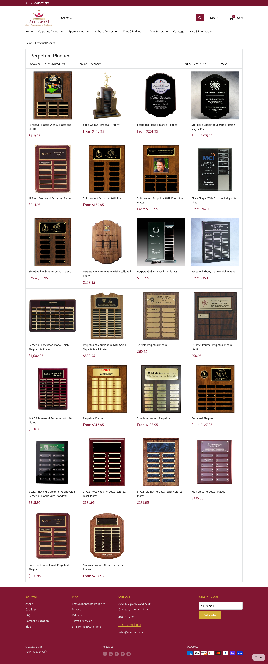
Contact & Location (37, 621)
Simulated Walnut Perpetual (154, 418)
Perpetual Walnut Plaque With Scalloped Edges (107, 274)
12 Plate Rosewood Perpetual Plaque (50, 198)
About (29, 604)
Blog (28, 626)
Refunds (77, 615)
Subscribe (210, 615)
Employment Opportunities (88, 604)
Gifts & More (157, 31)
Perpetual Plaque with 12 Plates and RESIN (50, 127)
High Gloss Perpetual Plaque (208, 491)
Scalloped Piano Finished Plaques (157, 124)
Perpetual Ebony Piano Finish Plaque (213, 271)
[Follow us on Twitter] (111, 653)
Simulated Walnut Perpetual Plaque (50, 271)
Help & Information (201, 31)
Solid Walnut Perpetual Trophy (101, 124)
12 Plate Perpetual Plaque (152, 345)
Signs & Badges (131, 31)
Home (29, 31)
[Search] (200, 17)
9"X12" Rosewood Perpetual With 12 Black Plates (104, 494)
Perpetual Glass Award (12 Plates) (157, 271)
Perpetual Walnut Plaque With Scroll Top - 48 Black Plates (104, 347)
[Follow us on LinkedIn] (128, 653)
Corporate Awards (49, 31)
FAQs (28, 615)
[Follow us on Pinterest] (123, 653)
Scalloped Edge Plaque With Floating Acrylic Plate (213, 127)
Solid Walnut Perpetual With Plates (103, 198)
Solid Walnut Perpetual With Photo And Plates (160, 200)
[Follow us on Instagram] (117, 653)
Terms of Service (82, 621)
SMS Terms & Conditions (86, 626)
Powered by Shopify (36, 651)
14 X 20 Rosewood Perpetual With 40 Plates (50, 420)
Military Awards (104, 31)
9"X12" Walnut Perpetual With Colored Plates (160, 494)
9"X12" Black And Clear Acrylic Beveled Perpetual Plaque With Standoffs (52, 494)
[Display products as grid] (231, 64)
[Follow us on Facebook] (105, 653)
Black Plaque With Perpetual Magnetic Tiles (213, 200)
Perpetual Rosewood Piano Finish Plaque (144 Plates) (49, 347)
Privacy (76, 609)
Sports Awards (77, 31)
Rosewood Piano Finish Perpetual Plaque (49, 567)
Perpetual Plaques (45, 43)
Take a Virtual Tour (129, 624)
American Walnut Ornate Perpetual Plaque (103, 567)
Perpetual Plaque (93, 418)
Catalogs (178, 31)
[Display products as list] (236, 64)
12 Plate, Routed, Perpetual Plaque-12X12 (212, 347)
